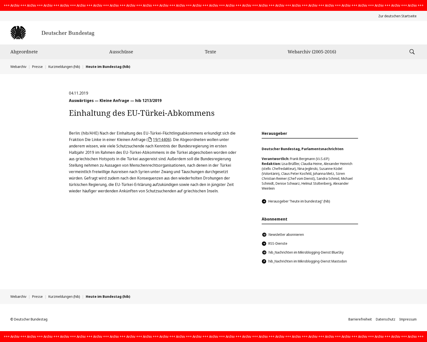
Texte (210, 52)
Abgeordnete (24, 52)
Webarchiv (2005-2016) (312, 52)
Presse (37, 66)
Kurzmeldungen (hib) (64, 66)
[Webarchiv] (52, 33)
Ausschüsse (121, 52)
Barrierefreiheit (360, 319)
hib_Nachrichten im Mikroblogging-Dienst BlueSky (306, 252)
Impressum (408, 319)
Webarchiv (18, 66)
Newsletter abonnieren (286, 234)
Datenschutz (385, 319)
